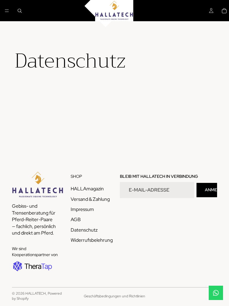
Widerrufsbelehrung (92, 240)
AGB (76, 219)
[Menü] (7, 11)
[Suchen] (19, 10)
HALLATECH (35, 293)
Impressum (82, 209)
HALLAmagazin (87, 189)
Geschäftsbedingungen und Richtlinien (114, 296)
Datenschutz (84, 230)
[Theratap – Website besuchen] (32, 266)
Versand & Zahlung (90, 199)
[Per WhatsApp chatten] (216, 293)
